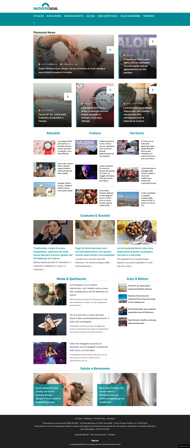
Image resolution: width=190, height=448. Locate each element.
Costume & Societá (73, 16)
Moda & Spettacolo (108, 16)
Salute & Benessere (130, 16)
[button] (34, 22)
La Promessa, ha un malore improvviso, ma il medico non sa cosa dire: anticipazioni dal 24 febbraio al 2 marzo (138, 114)
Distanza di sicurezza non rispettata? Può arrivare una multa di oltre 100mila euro (141, 299)
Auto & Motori (54, 16)
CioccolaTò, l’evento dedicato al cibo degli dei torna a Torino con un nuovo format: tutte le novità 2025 (106, 197)
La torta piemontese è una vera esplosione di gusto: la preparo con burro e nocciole (135, 251)
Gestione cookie (184, 446)
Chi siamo (79, 418)
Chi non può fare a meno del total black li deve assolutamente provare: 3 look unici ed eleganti (89, 318)
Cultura (90, 16)
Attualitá (38, 16)
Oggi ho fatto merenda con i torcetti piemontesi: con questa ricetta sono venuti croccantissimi (95, 251)
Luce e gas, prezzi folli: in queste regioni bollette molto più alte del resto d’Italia (65, 168)
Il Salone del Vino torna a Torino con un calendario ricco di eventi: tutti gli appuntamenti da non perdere (137, 66)
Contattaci (111, 435)
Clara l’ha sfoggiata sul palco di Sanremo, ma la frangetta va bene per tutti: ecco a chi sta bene (89, 347)
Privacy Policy (99, 418)
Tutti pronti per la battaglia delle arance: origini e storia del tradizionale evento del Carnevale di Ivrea (148, 175)
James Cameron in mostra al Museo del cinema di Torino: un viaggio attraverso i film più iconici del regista (107, 173)
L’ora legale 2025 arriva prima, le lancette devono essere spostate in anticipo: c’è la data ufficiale (94, 114)
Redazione (88, 418)
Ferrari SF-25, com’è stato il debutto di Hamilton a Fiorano (52, 117)
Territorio (148, 16)
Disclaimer (111, 418)
